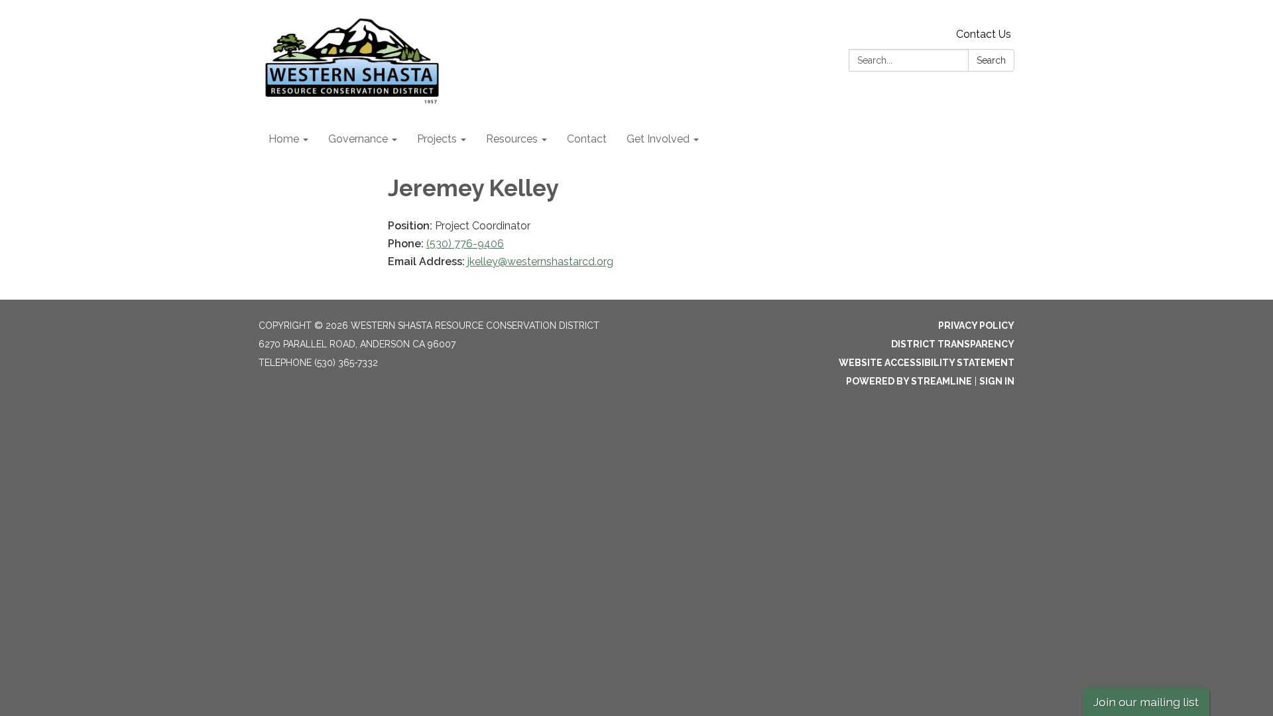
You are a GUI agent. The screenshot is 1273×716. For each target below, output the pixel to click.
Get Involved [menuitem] (658, 139)
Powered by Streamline (909, 381)
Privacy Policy (976, 325)
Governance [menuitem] (358, 139)
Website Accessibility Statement (926, 362)
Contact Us (983, 34)
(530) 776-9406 (465, 243)
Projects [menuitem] (437, 139)
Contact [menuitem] (587, 139)
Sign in (996, 381)
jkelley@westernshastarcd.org (540, 261)
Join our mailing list (1146, 702)
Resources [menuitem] (512, 139)
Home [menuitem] (284, 139)
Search (991, 60)
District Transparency (952, 344)
